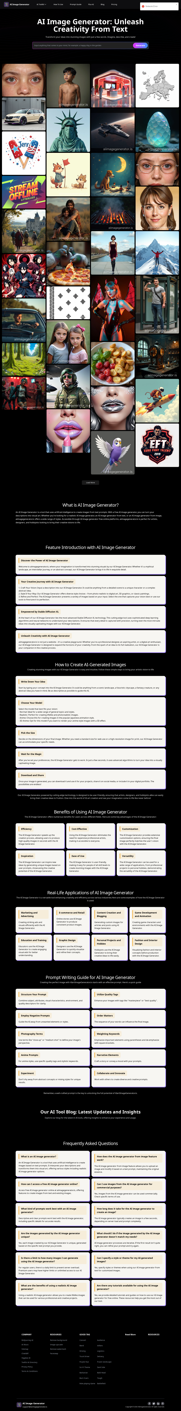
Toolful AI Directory (29, 1362)
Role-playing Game (87, 1383)
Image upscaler (56, 1344)
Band (82, 1345)
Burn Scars (84, 1378)
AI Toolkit (40, 4)
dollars (100, 1345)
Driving (83, 1351)
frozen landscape (104, 1362)
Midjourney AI (27, 1340)
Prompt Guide (75, 4)
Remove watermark (58, 1349)
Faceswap (54, 1353)
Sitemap (25, 1349)
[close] (177, 4)
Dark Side (101, 1367)
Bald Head (101, 1372)
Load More (90, 482)
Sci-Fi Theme (85, 1367)
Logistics (100, 1351)
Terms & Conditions (30, 1371)
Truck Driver (85, 1356)
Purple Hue (84, 1362)
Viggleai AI (26, 1358)
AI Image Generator (19, 4)
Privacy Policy (27, 1367)
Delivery (100, 1356)
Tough (99, 1378)
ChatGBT (25, 1353)
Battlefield (101, 1383)
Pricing (114, 4)
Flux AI (91, 4)
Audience (101, 1340)
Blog (102, 4)
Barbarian (84, 1372)
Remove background (58, 1340)
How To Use (58, 4)
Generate (140, 45)
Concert (83, 1340)
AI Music (25, 1344)
